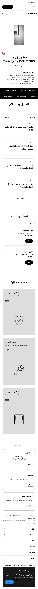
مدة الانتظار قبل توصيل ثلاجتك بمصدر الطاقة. (21, 75)
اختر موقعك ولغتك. (31, 2)
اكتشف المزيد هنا (19, 577)
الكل (24, 110)
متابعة (7, 6)
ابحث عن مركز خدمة (27, 506)
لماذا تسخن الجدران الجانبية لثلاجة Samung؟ (22, 83)
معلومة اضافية (8, 96)
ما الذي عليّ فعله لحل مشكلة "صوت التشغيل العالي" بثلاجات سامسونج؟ (20, 80)
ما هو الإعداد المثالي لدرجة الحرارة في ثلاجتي (23, 77)
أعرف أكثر (30, 464)
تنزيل (29, 241)
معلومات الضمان (19, 66)
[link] (4, 53)
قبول (9, 582)
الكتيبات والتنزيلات (21, 96)
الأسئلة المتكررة (16, 110)
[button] (19, 128)
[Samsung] (32, 13)
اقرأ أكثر (7, 300)
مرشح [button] (31, 224)
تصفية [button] (31, 117)
